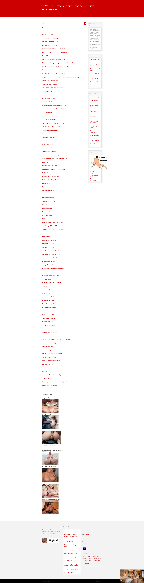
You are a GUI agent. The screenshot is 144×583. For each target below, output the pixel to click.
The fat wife (45, 162)
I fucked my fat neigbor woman (50, 165)
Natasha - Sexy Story (47, 378)
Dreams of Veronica (47, 279)
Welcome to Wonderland (48, 190)
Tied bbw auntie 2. (47, 233)
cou (84, 556)
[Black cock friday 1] (50, 428)
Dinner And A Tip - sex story (49, 84)
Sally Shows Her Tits (47, 364)
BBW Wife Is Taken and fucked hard (51, 254)
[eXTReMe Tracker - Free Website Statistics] (84, 549)
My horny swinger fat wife (48, 98)
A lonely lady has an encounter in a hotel (53, 229)
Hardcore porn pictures (95, 73)
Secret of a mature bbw (48, 34)
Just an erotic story (47, 91)
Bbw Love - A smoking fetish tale (50, 180)
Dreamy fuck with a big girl (49, 325)
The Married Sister (47, 187)
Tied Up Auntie (46, 236)
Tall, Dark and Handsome (48, 290)
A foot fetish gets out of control (50, 130)
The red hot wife (46, 212)
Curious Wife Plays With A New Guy (51, 375)
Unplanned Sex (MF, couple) (49, 201)
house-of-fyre (97, 558)
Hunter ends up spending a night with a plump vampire (71, 564)
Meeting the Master (47, 208)
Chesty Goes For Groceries (49, 102)
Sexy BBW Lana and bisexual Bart (51, 126)
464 (96, 562)
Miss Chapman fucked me (49, 307)
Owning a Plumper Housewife (49, 265)
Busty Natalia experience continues (51, 360)
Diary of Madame (46, 194)
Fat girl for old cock (69, 550)
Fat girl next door (46, 293)
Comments (92, 143)
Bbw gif (92, 173)
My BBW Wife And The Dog (49, 173)
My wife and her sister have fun (50, 321)
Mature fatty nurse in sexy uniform (94, 121)
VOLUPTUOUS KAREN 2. (48, 318)
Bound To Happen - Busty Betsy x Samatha (53, 155)
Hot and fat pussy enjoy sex (94, 101)
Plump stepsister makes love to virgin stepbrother (55, 169)
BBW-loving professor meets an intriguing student (55, 382)
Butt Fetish (44, 371)
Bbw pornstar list (94, 81)
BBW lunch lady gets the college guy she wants (54, 59)
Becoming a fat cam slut (48, 261)
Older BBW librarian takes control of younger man (55, 73)
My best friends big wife (48, 304)
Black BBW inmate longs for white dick (52, 353)
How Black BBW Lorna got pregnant (51, 151)
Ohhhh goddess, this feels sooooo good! (52, 87)
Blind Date (44, 204)
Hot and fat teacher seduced (49, 141)
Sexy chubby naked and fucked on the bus (53, 123)
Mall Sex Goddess (46, 219)
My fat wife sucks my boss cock (50, 176)
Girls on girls (45, 286)
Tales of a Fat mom (47, 272)
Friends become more (47, 346)
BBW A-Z (92, 178)
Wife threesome (89, 562)
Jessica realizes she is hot (49, 300)
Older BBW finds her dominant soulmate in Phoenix (55, 66)
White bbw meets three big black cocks (52, 222)
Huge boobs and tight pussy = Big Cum (52, 368)
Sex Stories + (86, 534)
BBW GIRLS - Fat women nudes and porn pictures (68, 5)
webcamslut (97, 560)
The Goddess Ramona (48, 197)
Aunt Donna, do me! (47, 215)
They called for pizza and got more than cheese (54, 52)
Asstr (84, 538)
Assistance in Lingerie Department (51, 343)
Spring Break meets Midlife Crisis (51, 275)
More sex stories (68, 572)
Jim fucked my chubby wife (49, 119)
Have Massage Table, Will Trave (50, 226)
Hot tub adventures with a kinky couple (52, 258)
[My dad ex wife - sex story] (50, 481)
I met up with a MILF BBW (49, 247)
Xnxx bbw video (93, 180)
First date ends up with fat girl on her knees (53, 48)
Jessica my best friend (48, 297)
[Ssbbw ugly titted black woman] (50, 514)
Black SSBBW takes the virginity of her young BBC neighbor (71, 536)
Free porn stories (87, 531)
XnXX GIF (86, 541)
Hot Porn (92, 171)
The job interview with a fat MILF (50, 116)
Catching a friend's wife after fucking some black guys (56, 339)
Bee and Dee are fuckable (49, 336)
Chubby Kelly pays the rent (49, 357)
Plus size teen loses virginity (49, 385)
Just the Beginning (47, 112)
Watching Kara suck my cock (49, 240)
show (89, 558)
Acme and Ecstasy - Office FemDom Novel (53, 109)
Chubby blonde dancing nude (93, 131)
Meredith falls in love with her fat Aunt (52, 70)
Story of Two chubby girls (70, 557)
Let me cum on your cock (48, 95)
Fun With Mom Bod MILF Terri (50, 80)
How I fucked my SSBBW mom (50, 332)
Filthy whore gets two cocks (49, 311)
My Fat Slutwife (46, 56)
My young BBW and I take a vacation (51, 282)
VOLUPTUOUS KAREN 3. (48, 314)
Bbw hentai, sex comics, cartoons (94, 77)
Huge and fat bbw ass (95, 135)
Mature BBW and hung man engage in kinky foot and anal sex (58, 63)
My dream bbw (68, 560)
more (101, 581)
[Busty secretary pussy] (50, 412)
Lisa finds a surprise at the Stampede (52, 134)
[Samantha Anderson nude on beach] (50, 465)
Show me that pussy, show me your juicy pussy (54, 105)
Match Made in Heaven (48, 243)
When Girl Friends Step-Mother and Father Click (54, 158)
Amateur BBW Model (47, 144)
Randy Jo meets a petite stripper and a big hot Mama (56, 38)
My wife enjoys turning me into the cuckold (53, 268)
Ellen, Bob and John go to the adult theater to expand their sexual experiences (63, 77)
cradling (87, 563)
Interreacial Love (68, 541)
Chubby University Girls (70, 531)
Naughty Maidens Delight (48, 148)
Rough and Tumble (47, 329)
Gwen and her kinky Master (49, 137)
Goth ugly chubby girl (95, 97)
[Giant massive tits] (50, 497)
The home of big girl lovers (49, 9)
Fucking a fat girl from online (49, 45)
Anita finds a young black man (50, 41)
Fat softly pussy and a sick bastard (51, 251)
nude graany (88, 560)
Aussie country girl (47, 350)
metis (89, 556)
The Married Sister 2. (47, 183)
